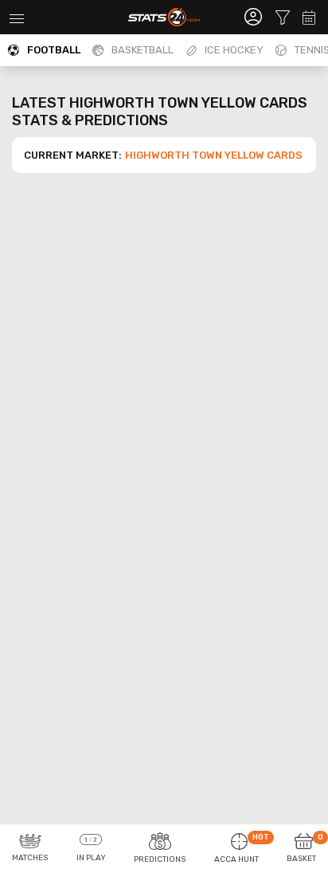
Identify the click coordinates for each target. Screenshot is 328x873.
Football (53, 50)
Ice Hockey (234, 50)
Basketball (142, 50)
